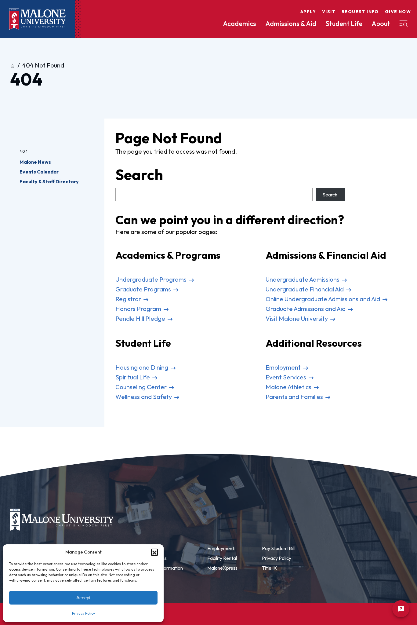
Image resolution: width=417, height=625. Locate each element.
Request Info (360, 11)
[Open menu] (403, 24)
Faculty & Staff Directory (49, 181)
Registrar (128, 299)
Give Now (398, 11)
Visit (328, 11)
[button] (154, 552)
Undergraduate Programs (151, 279)
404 (24, 151)
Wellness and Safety (144, 396)
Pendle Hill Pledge (140, 318)
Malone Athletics (289, 387)
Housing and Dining (142, 367)
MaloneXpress (222, 568)
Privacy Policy (83, 613)
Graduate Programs (143, 289)
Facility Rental (222, 558)
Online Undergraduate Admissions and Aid (323, 299)
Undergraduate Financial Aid (305, 289)
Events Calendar (39, 172)
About (381, 23)
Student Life (343, 23)
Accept (83, 597)
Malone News (35, 162)
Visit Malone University (297, 318)
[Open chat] (400, 608)
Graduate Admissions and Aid (306, 308)
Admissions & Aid (290, 23)
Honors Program (138, 308)
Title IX (269, 568)
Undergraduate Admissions (303, 279)
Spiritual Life (133, 377)
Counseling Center (141, 387)
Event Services (286, 377)
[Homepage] (37, 19)
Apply (308, 11)
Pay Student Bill (278, 548)
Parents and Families (295, 396)
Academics (239, 23)
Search (330, 195)
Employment (284, 367)
